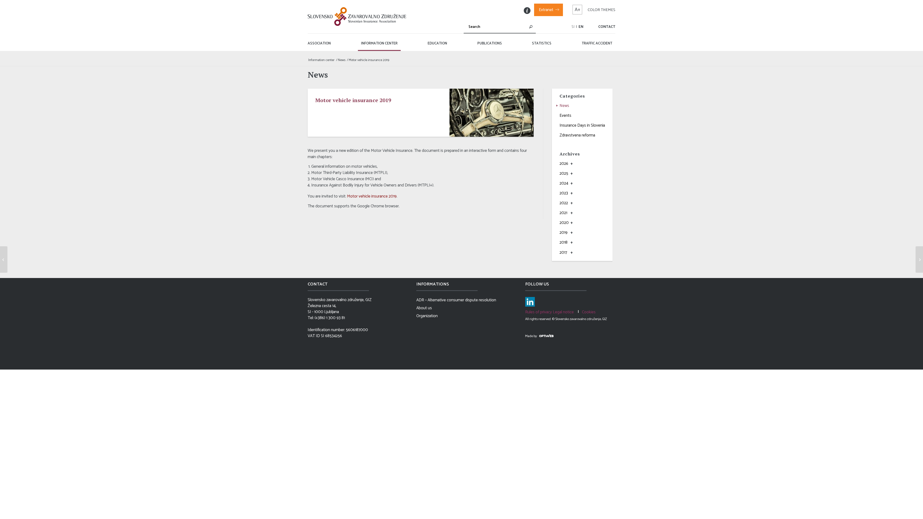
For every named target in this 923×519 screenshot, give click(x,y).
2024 (564, 183)
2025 (564, 173)
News (564, 105)
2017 (563, 252)
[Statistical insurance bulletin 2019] (3, 259)
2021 (563, 213)
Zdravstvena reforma (577, 135)
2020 (564, 222)
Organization (427, 316)
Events (565, 115)
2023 (564, 193)
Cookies (589, 312)
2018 (564, 242)
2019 (564, 232)
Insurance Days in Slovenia (582, 125)
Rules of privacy (538, 312)
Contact (606, 27)
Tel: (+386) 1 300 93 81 (326, 318)
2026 (564, 163)
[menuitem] (573, 27)
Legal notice (563, 312)
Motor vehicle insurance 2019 (372, 196)
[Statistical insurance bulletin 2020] (919, 259)
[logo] (358, 16)
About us (424, 308)
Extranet (546, 9)
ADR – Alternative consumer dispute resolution (456, 300)
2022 (564, 203)
